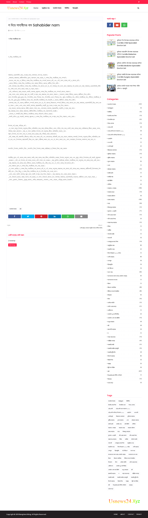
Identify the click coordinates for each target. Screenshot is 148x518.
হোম (9, 19)
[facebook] (138, 2)
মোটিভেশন (125, 310)
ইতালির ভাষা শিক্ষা (125, 116)
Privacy (28, 2)
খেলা (125, 165)
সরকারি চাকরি (125, 344)
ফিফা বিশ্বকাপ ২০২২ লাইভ (125, 253)
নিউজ (125, 226)
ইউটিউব (125, 112)
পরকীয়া (125, 230)
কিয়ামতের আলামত (125, 150)
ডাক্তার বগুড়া (125, 192)
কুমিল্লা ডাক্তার (125, 154)
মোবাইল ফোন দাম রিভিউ (125, 318)
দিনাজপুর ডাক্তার (125, 207)
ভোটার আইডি (125, 302)
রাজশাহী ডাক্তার (125, 329)
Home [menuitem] (36, 8)
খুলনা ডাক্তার (125, 161)
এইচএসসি (125, 127)
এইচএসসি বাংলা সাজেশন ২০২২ (125, 131)
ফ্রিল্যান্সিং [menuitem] (75, 8)
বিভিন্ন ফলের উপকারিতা (125, 291)
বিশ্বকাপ (125, 295)
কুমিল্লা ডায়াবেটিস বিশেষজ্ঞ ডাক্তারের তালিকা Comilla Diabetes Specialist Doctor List (127, 54)
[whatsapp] (124, 25)
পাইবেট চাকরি (125, 234)
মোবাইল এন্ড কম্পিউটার (125, 314)
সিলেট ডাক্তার (125, 356)
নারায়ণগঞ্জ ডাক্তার (125, 222)
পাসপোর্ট (125, 238)
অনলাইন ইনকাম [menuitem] (57, 8)
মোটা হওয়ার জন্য (125, 306)
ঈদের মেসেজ (125, 123)
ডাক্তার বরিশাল (125, 196)
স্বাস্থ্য (125, 364)
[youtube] (117, 25)
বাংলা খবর (125, 272)
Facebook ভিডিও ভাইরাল (125, 375)
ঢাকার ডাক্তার (125, 199)
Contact (21, 2)
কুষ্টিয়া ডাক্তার (125, 158)
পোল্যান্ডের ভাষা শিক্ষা (125, 241)
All (20, 209)
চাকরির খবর (125, 177)
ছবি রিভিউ (125, 180)
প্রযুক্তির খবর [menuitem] (45, 8)
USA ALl (125, 383)
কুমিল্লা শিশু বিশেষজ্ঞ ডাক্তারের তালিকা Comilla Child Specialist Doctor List (128, 43)
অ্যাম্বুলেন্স (125, 108)
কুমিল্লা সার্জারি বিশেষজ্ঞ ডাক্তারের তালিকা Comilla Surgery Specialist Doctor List (129, 77)
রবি (125, 325)
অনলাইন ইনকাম (15, 19)
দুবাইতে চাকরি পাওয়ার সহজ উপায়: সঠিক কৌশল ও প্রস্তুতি (128, 87)
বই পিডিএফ (125, 268)
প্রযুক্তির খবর (125, 245)
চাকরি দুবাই (125, 173)
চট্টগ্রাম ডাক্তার (125, 169)
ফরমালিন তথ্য (125, 249)
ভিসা (125, 299)
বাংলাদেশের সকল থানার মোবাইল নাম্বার (125, 276)
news (125, 379)
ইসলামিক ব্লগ (125, 119)
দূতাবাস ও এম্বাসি (125, 211)
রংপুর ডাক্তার (125, 322)
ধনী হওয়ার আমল (125, 215)
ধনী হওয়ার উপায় (125, 219)
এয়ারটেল (125, 138)
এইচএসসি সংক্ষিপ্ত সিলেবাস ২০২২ (125, 135)
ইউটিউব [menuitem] (67, 8)
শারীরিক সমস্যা (125, 341)
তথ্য (125, 203)
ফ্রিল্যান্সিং (125, 264)
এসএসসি (125, 142)
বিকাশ (125, 283)
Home (8, 2)
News (12, 30)
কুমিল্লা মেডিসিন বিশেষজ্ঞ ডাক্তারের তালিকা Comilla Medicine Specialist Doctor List (129, 65)
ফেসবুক (125, 261)
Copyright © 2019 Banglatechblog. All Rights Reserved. (26, 514)
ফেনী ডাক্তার (125, 257)
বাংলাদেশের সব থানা (125, 280)
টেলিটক (125, 184)
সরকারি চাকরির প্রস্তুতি (125, 348)
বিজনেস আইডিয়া (125, 287)
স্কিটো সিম (125, 360)
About (15, 2)
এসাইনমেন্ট (125, 146)
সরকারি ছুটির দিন (125, 352)
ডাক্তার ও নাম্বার (125, 188)
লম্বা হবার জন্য (125, 337)
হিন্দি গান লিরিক (125, 367)
